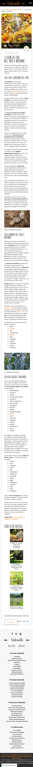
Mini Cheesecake (17, 740)
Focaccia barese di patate (16, 738)
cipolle (12, 335)
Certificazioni (17, 666)
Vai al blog (10, 622)
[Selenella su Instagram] (16, 633)
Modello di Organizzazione (9, 756)
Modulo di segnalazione (25, 756)
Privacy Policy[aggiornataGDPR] (16, 755)
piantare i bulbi (9, 308)
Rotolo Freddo (17, 746)
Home (3, 9)
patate (12, 414)
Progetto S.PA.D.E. (16, 670)
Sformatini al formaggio (17, 732)
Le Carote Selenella (16, 691)
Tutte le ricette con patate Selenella (17, 721)
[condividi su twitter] (27, 621)
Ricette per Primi (17, 705)
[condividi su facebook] (24, 621)
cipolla (20, 311)
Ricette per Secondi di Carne (17, 707)
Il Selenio (17, 664)
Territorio (20, 9)
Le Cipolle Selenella (16, 695)
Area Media (11, 646)
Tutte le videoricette (17, 748)
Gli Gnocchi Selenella (17, 693)
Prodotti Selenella (17, 696)
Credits (29, 755)
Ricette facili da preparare (17, 719)
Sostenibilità (17, 668)
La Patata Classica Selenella (17, 683)
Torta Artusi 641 (17, 734)
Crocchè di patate (17, 736)
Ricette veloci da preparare (17, 717)
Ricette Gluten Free (17, 715)
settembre (22, 91)
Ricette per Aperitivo (17, 711)
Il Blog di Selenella (11, 9)
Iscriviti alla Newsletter (17, 674)
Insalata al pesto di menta (17, 744)
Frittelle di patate (17, 742)
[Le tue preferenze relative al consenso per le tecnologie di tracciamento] (9, 765)
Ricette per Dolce (17, 713)
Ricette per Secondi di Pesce (17, 709)
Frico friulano (17, 730)
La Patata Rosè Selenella (17, 689)
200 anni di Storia (17, 658)
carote (12, 328)
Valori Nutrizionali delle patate (17, 660)
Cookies (3, 755)
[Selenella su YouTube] (20, 633)
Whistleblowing (16, 758)
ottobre (15, 91)
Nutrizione (17, 662)
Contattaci (21, 646)
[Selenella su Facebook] (12, 633)
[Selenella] (13, 3)
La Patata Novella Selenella (17, 685)
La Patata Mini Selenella (17, 687)
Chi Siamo (17, 656)
